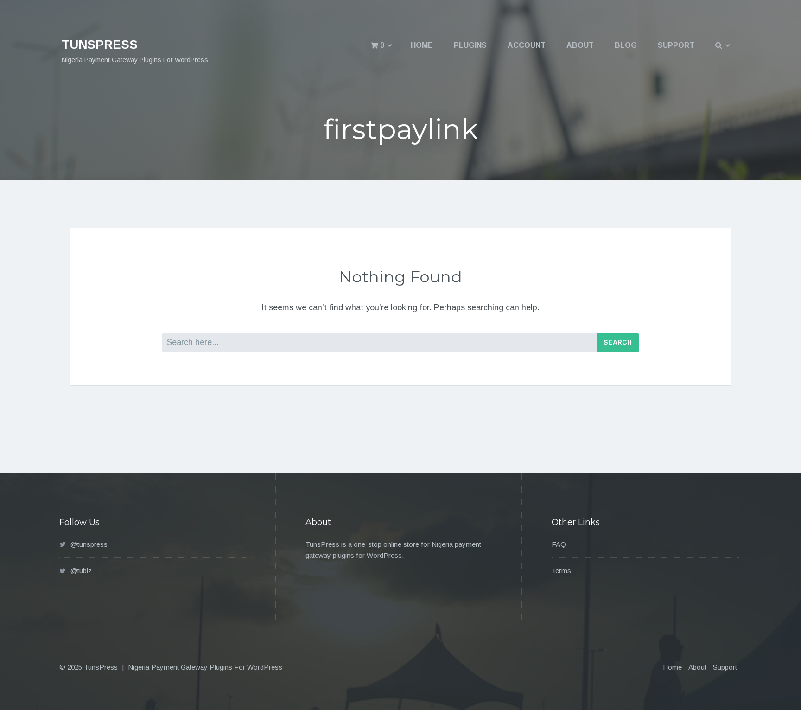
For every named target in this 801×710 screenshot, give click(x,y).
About (580, 45)
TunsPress (100, 44)
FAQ (559, 544)
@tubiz (81, 571)
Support (676, 45)
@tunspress (89, 544)
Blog (626, 45)
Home (422, 45)
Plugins (470, 45)
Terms (561, 571)
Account (527, 45)
